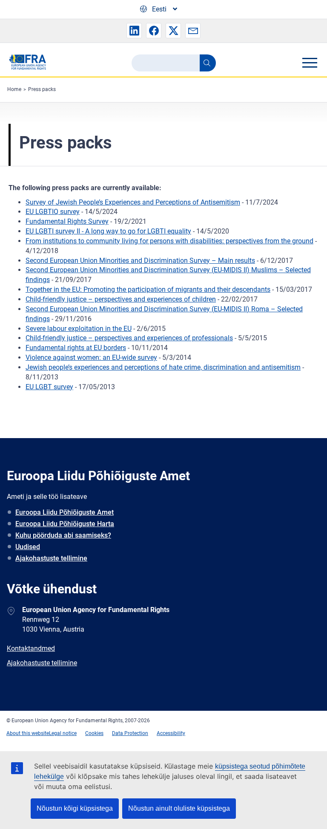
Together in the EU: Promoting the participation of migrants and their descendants (148, 289)
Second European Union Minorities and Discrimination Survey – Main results (140, 260)
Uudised (27, 547)
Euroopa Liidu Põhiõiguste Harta (64, 524)
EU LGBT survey (49, 387)
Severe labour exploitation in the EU (79, 329)
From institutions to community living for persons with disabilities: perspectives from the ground (169, 241)
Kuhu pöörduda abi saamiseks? (63, 535)
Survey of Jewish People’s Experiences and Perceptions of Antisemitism (133, 202)
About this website (27, 733)
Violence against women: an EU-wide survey (91, 357)
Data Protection (130, 733)
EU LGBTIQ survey (53, 212)
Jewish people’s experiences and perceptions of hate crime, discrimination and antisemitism (163, 367)
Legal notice (63, 733)
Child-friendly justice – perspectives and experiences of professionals (129, 338)
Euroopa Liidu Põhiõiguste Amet (64, 512)
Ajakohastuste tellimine (51, 558)
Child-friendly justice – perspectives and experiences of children (121, 299)
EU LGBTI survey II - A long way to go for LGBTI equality (108, 231)
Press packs (42, 89)
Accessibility (171, 733)
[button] (134, 30)
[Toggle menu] (309, 62)
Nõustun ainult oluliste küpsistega (179, 808)
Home (14, 89)
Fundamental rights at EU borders (76, 348)
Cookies (94, 733)
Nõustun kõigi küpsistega (75, 808)
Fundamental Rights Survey (67, 221)
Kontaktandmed (31, 648)
